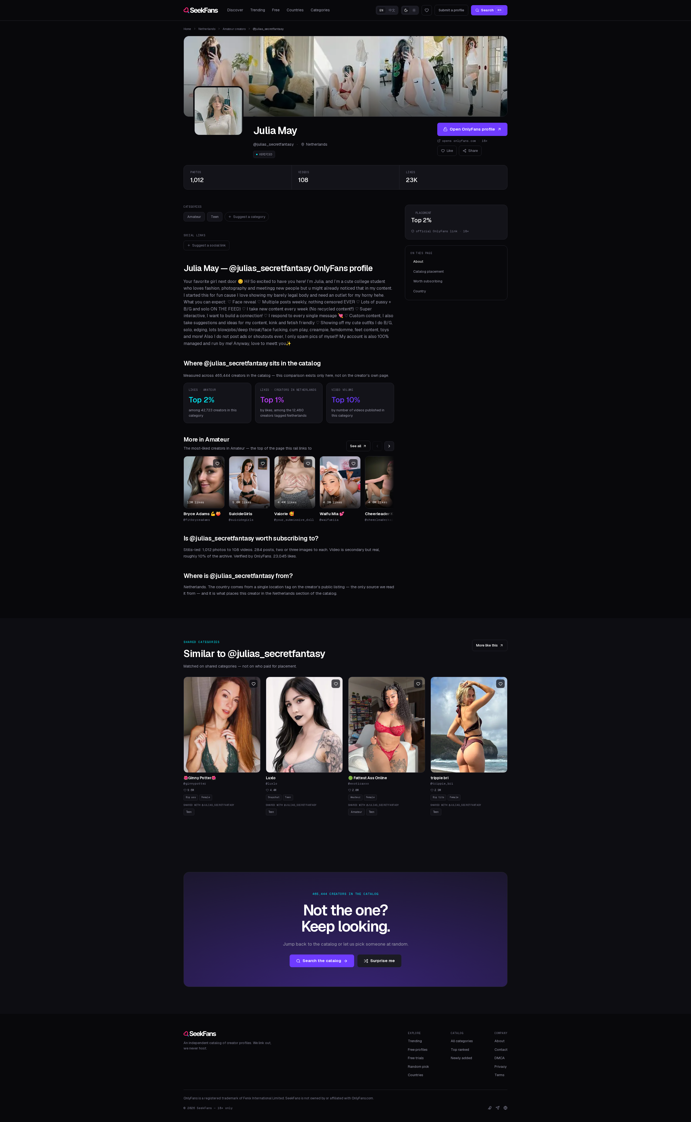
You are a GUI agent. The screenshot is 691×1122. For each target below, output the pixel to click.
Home (187, 29)
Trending (257, 10)
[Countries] (505, 1108)
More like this (487, 645)
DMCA (499, 1058)
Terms (499, 1075)
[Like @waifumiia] (353, 463)
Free (276, 10)
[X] (490, 1108)
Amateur (194, 216)
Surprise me (382, 960)
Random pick (418, 1066)
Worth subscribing (427, 281)
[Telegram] (498, 1108)
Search (491, 10)
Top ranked (460, 1049)
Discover (235, 10)
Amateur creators (234, 29)
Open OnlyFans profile (472, 129)
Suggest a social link (209, 245)
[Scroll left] (377, 446)
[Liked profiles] (427, 10)
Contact (500, 1049)
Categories (320, 10)
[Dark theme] (406, 10)
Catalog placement (428, 271)
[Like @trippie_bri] (500, 683)
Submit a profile (451, 10)
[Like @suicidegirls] (262, 463)
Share (473, 150)
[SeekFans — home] (201, 10)
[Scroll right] (389, 446)
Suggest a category (249, 216)
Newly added (461, 1058)
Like (450, 150)
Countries (295, 10)
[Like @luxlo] (335, 683)
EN (382, 10)
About (418, 261)
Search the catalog (322, 960)
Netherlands (206, 29)
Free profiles (418, 1049)
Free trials (416, 1058)
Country (419, 291)
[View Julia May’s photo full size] (218, 111)
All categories (462, 1041)
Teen (215, 216)
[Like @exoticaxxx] (418, 683)
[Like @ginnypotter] (253, 683)
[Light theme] (414, 10)
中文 (392, 10)
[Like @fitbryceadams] (217, 463)
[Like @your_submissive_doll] (308, 463)
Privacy (500, 1066)
